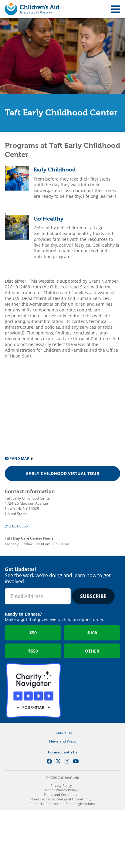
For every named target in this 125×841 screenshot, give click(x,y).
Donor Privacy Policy (61, 790)
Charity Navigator (33, 690)
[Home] (32, 9)
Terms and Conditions (61, 794)
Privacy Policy (61, 785)
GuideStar (91, 690)
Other (92, 651)
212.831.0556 (16, 526)
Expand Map (17, 458)
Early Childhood (55, 169)
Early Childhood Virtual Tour (62, 473)
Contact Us (62, 733)
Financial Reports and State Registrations (63, 803)
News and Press (62, 741)
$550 (33, 651)
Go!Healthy (48, 218)
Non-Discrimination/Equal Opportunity (61, 799)
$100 (92, 633)
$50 (33, 633)
